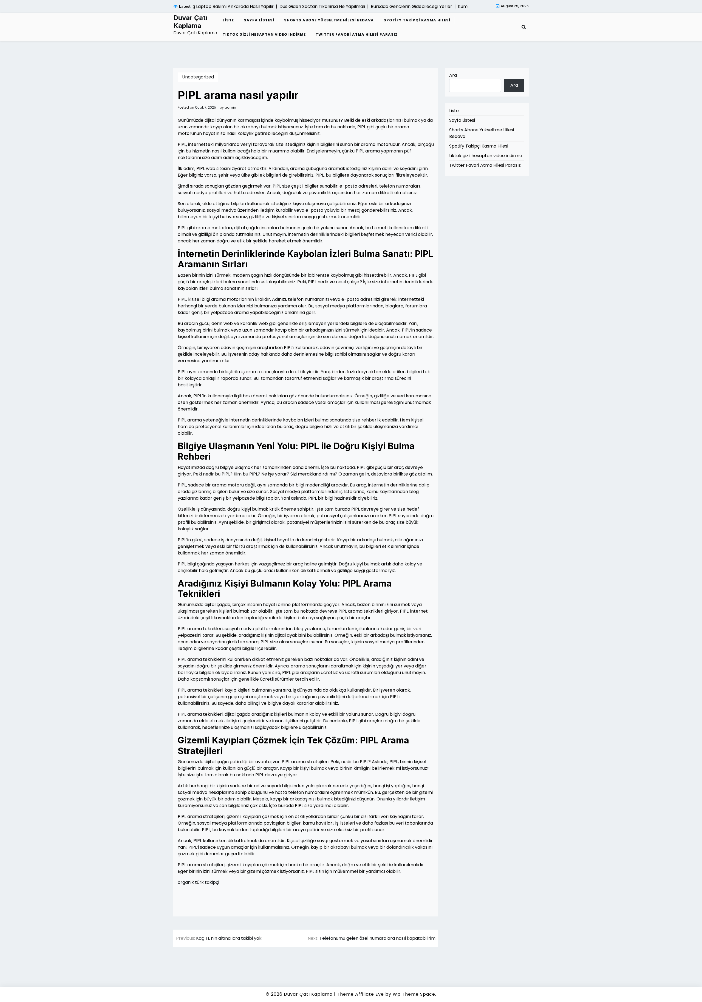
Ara (453, 75)
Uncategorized (198, 77)
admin (230, 107)
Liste (228, 20)
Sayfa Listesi (259, 20)
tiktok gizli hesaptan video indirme (264, 34)
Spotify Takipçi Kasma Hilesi (417, 20)
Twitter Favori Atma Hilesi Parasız (357, 34)
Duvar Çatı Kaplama (190, 22)
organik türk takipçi (198, 882)
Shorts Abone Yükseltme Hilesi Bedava (329, 20)
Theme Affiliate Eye (360, 994)
